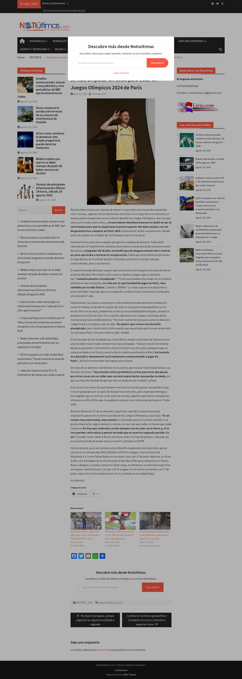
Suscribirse (157, 63)
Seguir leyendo (121, 72)
